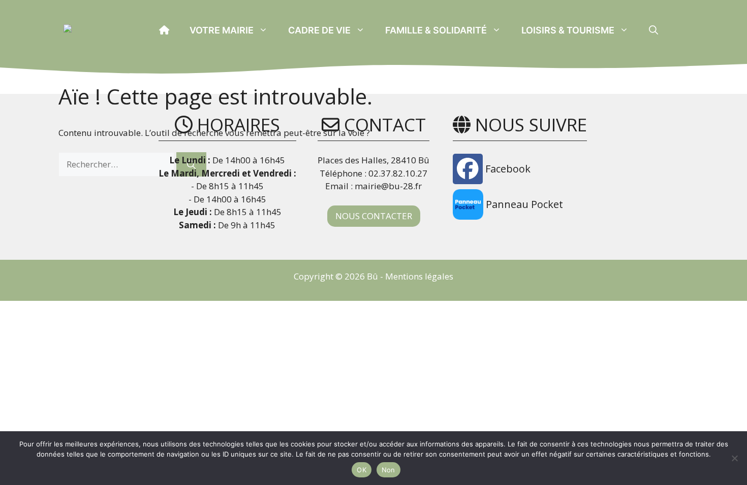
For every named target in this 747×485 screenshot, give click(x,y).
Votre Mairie (222, 30)
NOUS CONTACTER (373, 216)
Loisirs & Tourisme (567, 30)
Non (388, 470)
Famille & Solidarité (436, 30)
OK (361, 470)
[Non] (734, 458)
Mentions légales (419, 276)
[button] (653, 30)
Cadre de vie (319, 30)
